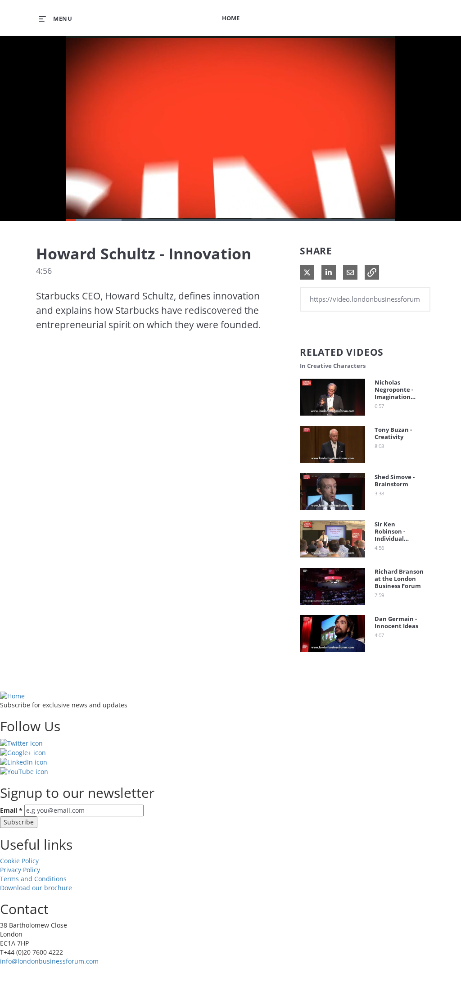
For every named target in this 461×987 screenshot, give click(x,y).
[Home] (12, 695)
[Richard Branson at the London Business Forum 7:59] (332, 606)
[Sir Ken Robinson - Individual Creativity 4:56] (332, 559)
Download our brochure (36, 887)
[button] (372, 272)
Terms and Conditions (33, 878)
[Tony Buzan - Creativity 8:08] (332, 465)
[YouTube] (24, 771)
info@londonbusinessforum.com (49, 961)
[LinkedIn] (23, 761)
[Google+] (23, 752)
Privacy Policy (20, 869)
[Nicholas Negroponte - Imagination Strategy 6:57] (332, 417)
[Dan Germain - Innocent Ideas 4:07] (332, 654)
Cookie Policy (19, 860)
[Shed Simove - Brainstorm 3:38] (332, 512)
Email (11, 810)
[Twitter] (21, 742)
